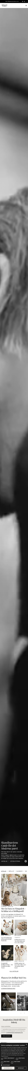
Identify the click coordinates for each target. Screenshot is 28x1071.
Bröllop (11, 871)
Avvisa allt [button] (21, 1068)
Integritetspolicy (4, 1056)
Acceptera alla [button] (8, 1068)
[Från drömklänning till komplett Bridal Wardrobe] (7, 932)
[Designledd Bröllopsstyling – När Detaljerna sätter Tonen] (7, 957)
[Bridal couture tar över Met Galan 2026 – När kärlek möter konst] (21, 957)
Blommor (19, 871)
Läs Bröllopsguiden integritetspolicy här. (14, 1032)
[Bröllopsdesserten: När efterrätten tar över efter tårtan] (21, 932)
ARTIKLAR (4, 861)
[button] (21, 1013)
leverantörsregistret (8, 988)
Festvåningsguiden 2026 (12, 1)
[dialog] (14, 1057)
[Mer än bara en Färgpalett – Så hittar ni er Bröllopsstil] (14, 896)
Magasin (3, 1042)
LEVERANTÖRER (15, 861)
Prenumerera (6, 1036)
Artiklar (3, 871)
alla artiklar (14, 971)
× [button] (26, 1044)
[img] (4, 5)
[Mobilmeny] (26, 5)
